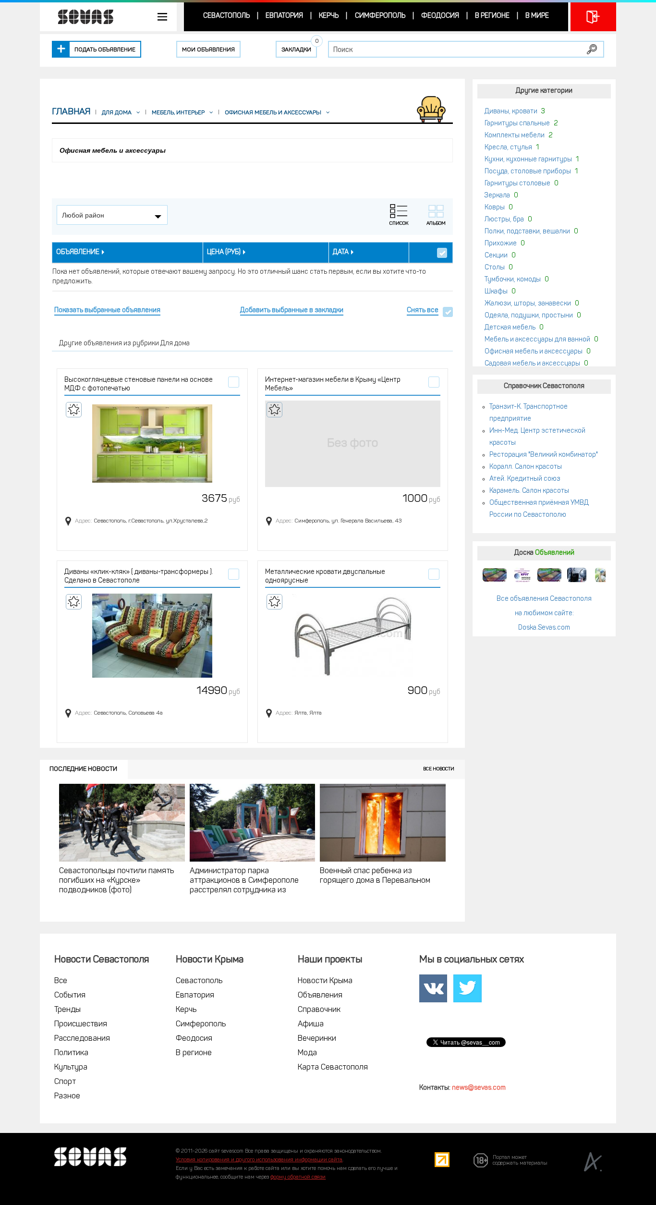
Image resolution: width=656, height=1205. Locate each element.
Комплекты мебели (515, 135)
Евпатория (284, 16)
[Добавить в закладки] (74, 409)
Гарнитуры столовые (517, 183)
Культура (70, 1067)
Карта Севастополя (333, 1067)
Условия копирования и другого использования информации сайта (259, 1160)
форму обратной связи (298, 1177)
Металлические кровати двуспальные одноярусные (325, 576)
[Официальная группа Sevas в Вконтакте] (433, 989)
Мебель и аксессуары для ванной (537, 339)
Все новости (438, 769)
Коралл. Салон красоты (525, 467)
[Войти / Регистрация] (593, 16)
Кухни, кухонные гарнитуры (528, 159)
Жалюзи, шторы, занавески (528, 303)
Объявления (320, 995)
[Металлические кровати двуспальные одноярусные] (353, 636)
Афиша (311, 1024)
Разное (67, 1096)
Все (60, 981)
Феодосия (440, 16)
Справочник (319, 1010)
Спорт (65, 1082)
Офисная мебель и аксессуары (534, 351)
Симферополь (380, 16)
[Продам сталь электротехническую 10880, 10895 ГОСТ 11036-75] (522, 575)
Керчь (329, 16)
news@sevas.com (479, 1088)
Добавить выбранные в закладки (291, 310)
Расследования (82, 1039)
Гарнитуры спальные (517, 123)
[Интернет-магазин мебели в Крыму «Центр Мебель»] (353, 444)
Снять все (422, 310)
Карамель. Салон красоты (529, 491)
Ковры (495, 207)
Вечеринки (317, 1039)
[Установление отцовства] (604, 575)
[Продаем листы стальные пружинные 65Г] (495, 575)
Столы (495, 267)
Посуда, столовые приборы (528, 171)
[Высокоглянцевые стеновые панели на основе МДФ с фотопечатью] (152, 444)
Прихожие (501, 243)
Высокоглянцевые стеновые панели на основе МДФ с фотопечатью (138, 384)
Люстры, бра (504, 219)
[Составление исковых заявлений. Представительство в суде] (577, 575)
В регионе (492, 16)
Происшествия (80, 1024)
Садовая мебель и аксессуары (532, 363)
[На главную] (80, 16)
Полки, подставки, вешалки (527, 231)
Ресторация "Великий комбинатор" (543, 455)
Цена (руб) (224, 252)
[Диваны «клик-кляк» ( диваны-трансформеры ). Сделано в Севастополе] (152, 636)
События (69, 995)
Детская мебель (510, 327)
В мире (537, 16)
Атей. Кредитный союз (524, 479)
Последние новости (83, 769)
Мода (307, 1053)
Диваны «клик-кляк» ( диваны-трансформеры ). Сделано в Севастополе (138, 576)
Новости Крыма (325, 981)
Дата (341, 252)
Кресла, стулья (508, 147)
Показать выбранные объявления (107, 310)
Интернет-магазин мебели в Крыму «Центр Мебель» (333, 384)
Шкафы (496, 291)
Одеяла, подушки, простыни (529, 315)
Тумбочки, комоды (513, 279)
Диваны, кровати (511, 111)
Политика (71, 1053)
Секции (496, 255)
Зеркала (497, 195)
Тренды (67, 1010)
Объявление (77, 252)
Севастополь (226, 16)
